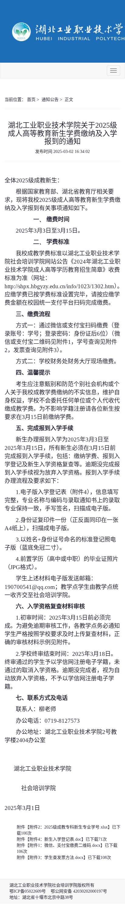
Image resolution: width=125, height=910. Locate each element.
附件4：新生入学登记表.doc (55, 839)
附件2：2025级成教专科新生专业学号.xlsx (68, 827)
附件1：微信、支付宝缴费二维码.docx (64, 845)
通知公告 (50, 99)
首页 (31, 99)
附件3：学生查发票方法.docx (56, 857)
